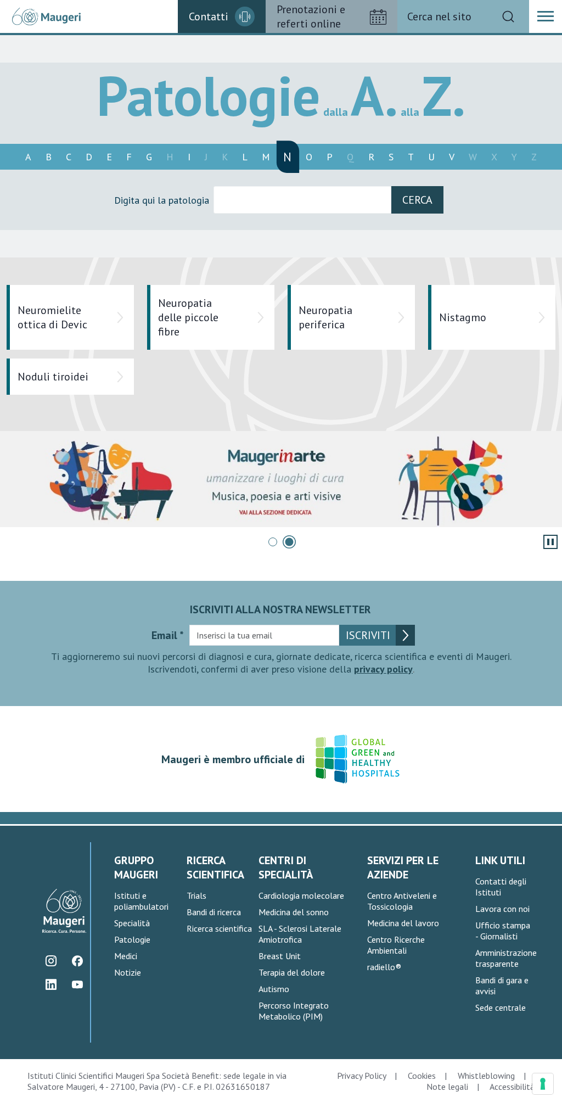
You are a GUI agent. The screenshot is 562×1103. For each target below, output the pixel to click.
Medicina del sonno (293, 911)
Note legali (447, 1086)
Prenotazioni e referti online (311, 16)
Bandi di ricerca (214, 911)
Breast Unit (279, 955)
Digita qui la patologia (161, 200)
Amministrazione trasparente (506, 958)
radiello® (384, 966)
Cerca (417, 200)
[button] (545, 16)
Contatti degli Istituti (500, 887)
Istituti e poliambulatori (141, 901)
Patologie (132, 939)
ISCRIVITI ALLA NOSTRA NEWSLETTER (280, 609)
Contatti (208, 16)
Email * (167, 635)
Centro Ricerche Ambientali (396, 945)
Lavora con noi (502, 908)
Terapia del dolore (291, 972)
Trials (196, 895)
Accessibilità (512, 1086)
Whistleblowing (486, 1075)
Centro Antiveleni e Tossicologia (402, 901)
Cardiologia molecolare (301, 895)
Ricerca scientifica (219, 928)
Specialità (132, 922)
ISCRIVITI (368, 635)
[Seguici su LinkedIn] (50, 984)
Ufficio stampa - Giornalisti (502, 931)
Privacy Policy (361, 1075)
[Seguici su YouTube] (77, 984)
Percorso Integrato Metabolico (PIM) (293, 1011)
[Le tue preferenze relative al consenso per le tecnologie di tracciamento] (542, 1083)
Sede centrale (500, 1007)
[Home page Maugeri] (46, 17)
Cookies (422, 1075)
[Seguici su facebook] (77, 961)
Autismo (273, 988)
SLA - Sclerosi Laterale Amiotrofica (299, 934)
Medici (125, 955)
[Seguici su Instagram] (50, 961)
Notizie (127, 972)
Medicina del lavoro (403, 922)
